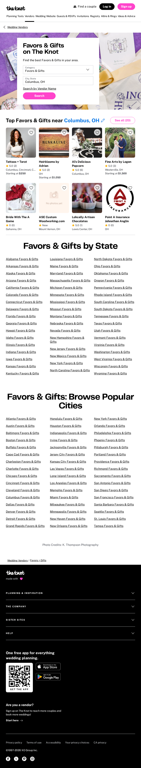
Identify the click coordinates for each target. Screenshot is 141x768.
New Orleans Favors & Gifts (68, 526)
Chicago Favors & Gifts (21, 476)
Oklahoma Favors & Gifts (111, 273)
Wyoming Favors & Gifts (110, 373)
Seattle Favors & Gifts (109, 511)
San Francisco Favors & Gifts (113, 497)
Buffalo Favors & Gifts (21, 447)
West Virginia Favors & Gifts (113, 359)
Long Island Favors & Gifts (68, 476)
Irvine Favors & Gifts (63, 440)
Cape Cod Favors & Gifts (22, 454)
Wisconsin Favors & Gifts (111, 366)
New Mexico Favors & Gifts (68, 356)
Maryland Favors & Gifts (66, 273)
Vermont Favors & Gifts (110, 337)
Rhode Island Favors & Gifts (113, 295)
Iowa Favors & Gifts (19, 359)
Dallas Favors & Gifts (20, 504)
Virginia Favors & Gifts (109, 345)
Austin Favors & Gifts (20, 426)
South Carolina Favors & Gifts (114, 302)
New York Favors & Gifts (66, 363)
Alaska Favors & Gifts (20, 273)
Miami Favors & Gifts (64, 497)
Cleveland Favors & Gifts (23, 490)
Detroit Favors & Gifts (20, 519)
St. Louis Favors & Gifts (110, 519)
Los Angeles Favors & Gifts (68, 483)
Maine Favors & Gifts (64, 266)
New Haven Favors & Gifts (67, 519)
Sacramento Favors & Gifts (112, 476)
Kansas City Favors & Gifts (68, 461)
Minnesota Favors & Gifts (67, 295)
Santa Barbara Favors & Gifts (114, 504)
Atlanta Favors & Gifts (21, 418)
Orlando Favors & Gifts (109, 426)
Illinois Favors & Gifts (20, 345)
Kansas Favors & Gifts (21, 366)
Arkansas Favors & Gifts (22, 266)
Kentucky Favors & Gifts (22, 373)
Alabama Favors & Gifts (22, 259)
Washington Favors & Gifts (112, 352)
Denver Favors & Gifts (20, 511)
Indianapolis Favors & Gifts (68, 433)
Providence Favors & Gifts (111, 461)
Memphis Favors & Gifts (66, 490)
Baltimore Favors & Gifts (22, 433)
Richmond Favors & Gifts (111, 469)
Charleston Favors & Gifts (23, 461)
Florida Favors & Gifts (21, 316)
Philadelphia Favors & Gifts (112, 433)
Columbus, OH (82, 120)
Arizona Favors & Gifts (21, 280)
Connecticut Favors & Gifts (24, 302)
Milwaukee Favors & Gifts (67, 504)
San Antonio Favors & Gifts (112, 483)
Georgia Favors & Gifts (21, 323)
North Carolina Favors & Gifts (70, 370)
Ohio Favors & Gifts (107, 266)
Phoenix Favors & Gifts (109, 440)
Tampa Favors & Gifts (108, 526)
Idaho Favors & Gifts (20, 337)
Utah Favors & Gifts (107, 330)
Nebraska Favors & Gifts (66, 323)
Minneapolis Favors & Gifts (68, 511)
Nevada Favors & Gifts (65, 330)
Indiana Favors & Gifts (21, 352)
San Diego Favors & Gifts (111, 490)
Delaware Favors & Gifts (22, 309)
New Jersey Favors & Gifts (67, 349)
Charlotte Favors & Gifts (22, 469)
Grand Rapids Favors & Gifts (25, 526)
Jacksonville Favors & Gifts (68, 447)
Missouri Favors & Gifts (65, 309)
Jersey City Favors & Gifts (67, 454)
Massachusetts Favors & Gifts (70, 280)
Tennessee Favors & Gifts (111, 316)
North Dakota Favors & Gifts (113, 259)
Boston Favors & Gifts (20, 440)
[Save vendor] (31, 132)
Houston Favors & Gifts (65, 426)
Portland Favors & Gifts (110, 454)
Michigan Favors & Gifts (66, 287)
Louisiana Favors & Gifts (66, 259)
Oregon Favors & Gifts (109, 280)
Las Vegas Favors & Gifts (67, 469)
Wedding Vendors (17, 27)
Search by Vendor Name (39, 88)
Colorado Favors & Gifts (22, 295)
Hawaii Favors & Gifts (20, 330)
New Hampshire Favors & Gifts (67, 339)
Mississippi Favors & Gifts (67, 302)
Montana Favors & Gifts (66, 316)
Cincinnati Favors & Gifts (22, 483)
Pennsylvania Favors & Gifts (113, 287)
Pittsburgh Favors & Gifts (111, 447)
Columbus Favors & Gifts (23, 497)
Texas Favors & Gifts (108, 323)
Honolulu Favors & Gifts (66, 418)
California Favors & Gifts (22, 287)
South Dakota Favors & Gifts (113, 309)
